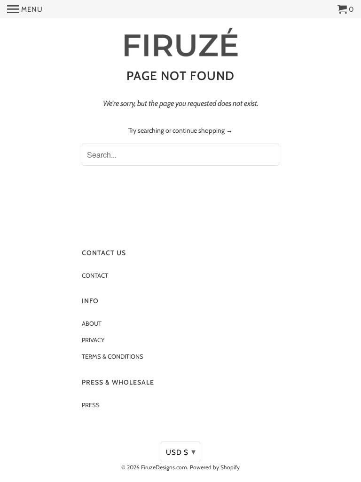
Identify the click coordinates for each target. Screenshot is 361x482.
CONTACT (95, 275)
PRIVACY (93, 340)
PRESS (91, 405)
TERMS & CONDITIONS (112, 356)
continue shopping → (203, 130)
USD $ (181, 452)
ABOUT (92, 323)
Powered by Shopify (215, 467)
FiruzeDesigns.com (164, 467)
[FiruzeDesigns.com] (180, 43)
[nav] (25, 9)
